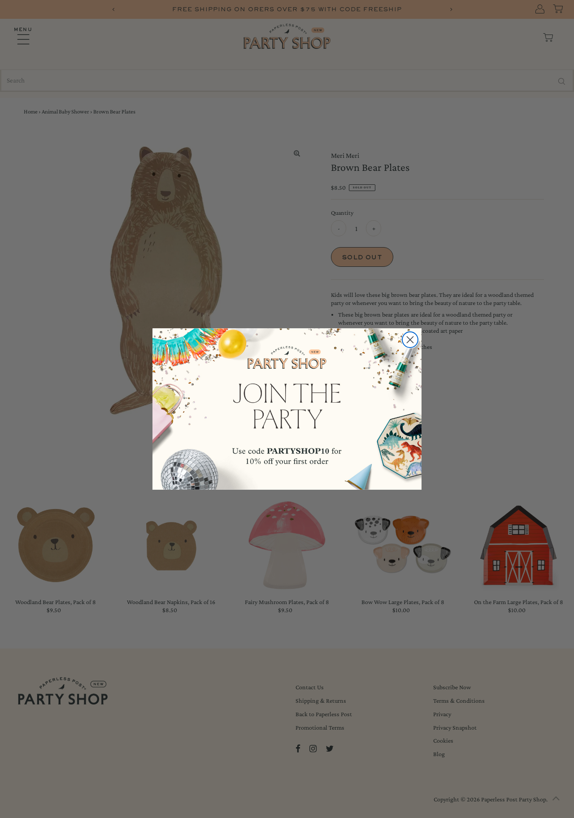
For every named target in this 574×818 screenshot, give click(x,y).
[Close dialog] (410, 340)
